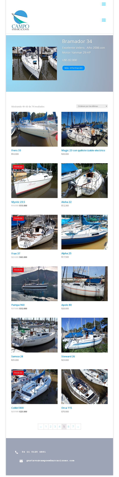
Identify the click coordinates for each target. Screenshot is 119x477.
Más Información (73, 68)
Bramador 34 (77, 41)
